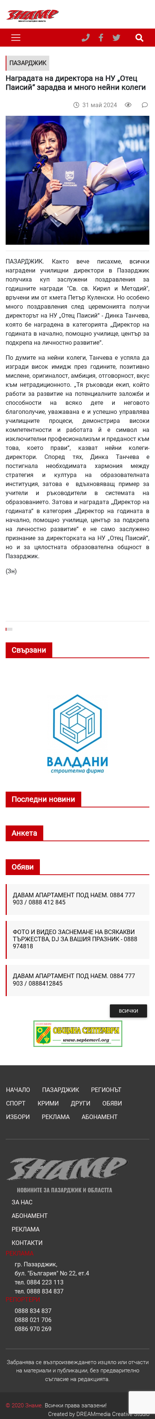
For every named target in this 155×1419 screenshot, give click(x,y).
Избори (18, 1117)
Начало (18, 1089)
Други (80, 1103)
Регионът (106, 1089)
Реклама (56, 1117)
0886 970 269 (33, 1329)
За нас (22, 1202)
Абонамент (100, 1117)
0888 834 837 (45, 1291)
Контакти (27, 1242)
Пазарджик (60, 1089)
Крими (48, 1103)
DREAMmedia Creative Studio (112, 1414)
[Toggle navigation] (16, 37)
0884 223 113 (45, 1282)
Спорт (16, 1103)
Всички (128, 1011)
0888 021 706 (33, 1320)
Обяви (112, 1103)
